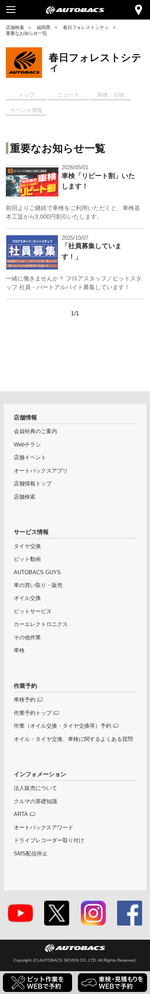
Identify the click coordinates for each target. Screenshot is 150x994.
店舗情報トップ (33, 484)
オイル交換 (27, 598)
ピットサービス (33, 611)
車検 (19, 650)
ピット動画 (27, 559)
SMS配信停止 (31, 854)
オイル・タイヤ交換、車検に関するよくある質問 (73, 739)
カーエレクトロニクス (41, 624)
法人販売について (35, 788)
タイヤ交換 (27, 546)
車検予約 (24, 700)
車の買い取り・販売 (38, 585)
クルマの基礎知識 (35, 801)
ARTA (21, 814)
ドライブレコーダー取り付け (49, 840)
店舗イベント (30, 457)
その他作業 (27, 638)
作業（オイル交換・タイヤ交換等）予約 (62, 726)
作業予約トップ (33, 713)
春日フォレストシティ (86, 27)
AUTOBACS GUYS (37, 572)
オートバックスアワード (43, 828)
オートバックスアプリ (41, 471)
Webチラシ (27, 445)
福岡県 (43, 27)
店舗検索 (15, 27)
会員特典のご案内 (35, 431)
